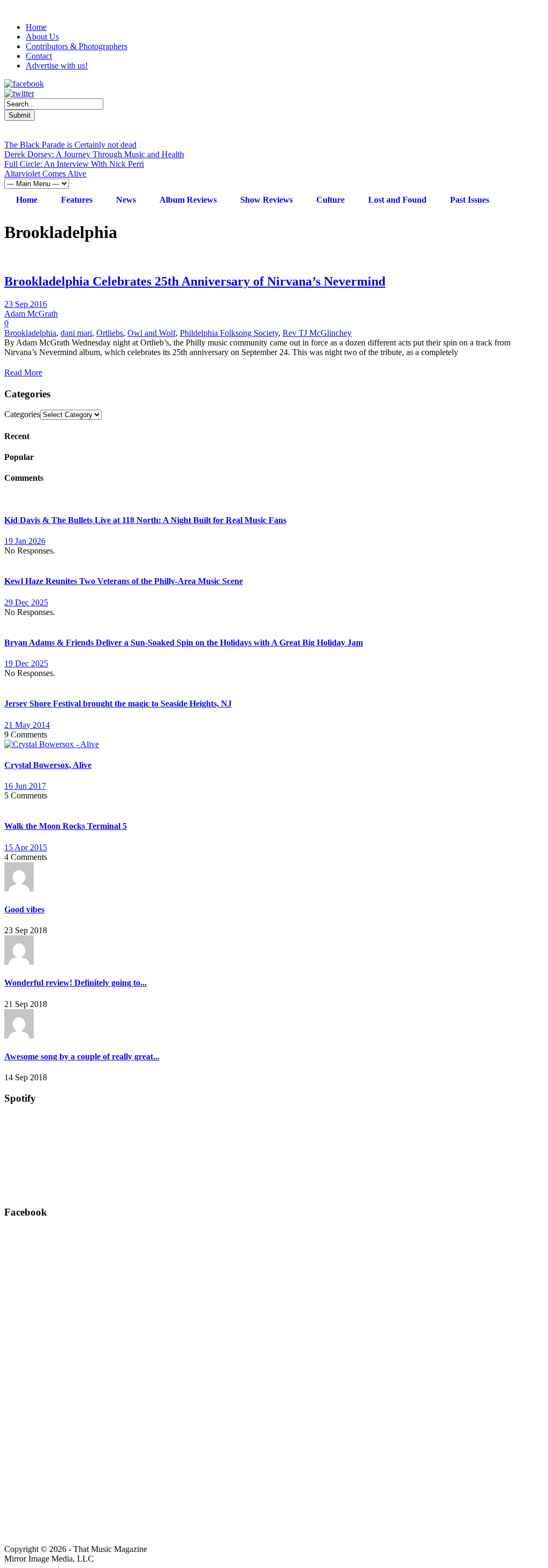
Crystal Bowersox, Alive (48, 765)
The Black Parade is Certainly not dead (70, 144)
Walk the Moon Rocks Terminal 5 (65, 826)
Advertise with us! (57, 65)
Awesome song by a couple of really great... (81, 1056)
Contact (39, 55)
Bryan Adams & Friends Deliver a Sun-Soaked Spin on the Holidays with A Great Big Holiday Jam (183, 642)
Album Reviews (188, 199)
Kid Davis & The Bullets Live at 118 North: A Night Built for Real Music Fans (145, 520)
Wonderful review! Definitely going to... (75, 982)
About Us (42, 36)
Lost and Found (397, 199)
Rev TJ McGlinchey (317, 332)
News (126, 199)
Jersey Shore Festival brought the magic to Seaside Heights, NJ (118, 703)
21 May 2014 (27, 724)
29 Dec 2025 (26, 602)
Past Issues (469, 199)
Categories (22, 414)
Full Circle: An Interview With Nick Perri (74, 163)
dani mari (76, 332)
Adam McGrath (31, 313)
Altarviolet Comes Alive (45, 173)
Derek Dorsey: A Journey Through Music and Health (94, 154)
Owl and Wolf (151, 332)
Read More (23, 372)
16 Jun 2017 (25, 785)
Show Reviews (266, 199)
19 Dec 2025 (26, 663)
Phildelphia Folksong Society (229, 332)
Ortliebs (109, 332)
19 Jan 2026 (24, 540)
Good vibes (24, 909)
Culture (330, 199)
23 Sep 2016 (25, 304)
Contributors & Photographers (76, 46)
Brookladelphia (30, 332)
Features (77, 199)
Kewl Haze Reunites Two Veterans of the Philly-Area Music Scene (123, 581)
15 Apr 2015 (25, 847)
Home (36, 27)
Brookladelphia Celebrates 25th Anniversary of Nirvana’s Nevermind (194, 281)
